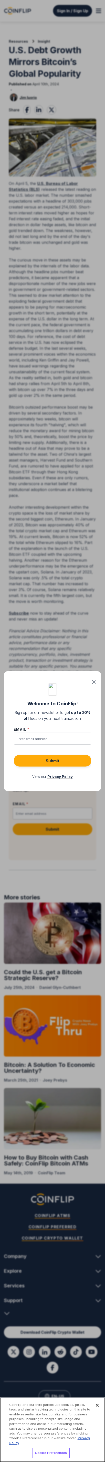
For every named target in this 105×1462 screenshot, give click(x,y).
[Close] (97, 1405)
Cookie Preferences (51, 1453)
